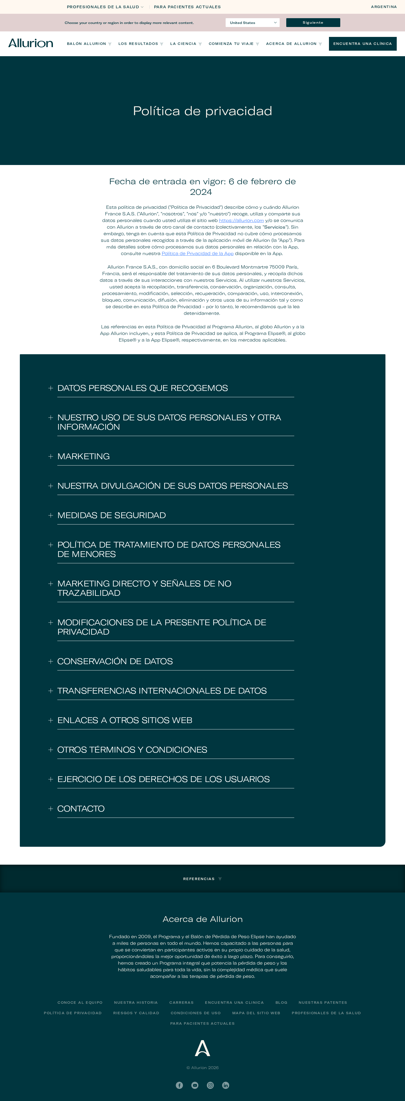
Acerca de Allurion (291, 44)
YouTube (194, 1085)
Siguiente (313, 22)
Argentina (384, 7)
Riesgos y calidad (136, 1013)
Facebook (179, 1085)
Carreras (181, 1002)
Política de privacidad (73, 1013)
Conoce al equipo (80, 1002)
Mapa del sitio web (256, 1013)
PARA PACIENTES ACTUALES (187, 7)
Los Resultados (138, 44)
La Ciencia (183, 44)
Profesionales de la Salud (103, 7)
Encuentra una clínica (362, 44)
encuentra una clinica (234, 1002)
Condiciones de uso (196, 1013)
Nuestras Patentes (323, 1002)
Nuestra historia (136, 1002)
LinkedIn (225, 1085)
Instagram (210, 1085)
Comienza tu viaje (231, 44)
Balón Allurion (87, 44)
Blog (282, 1002)
